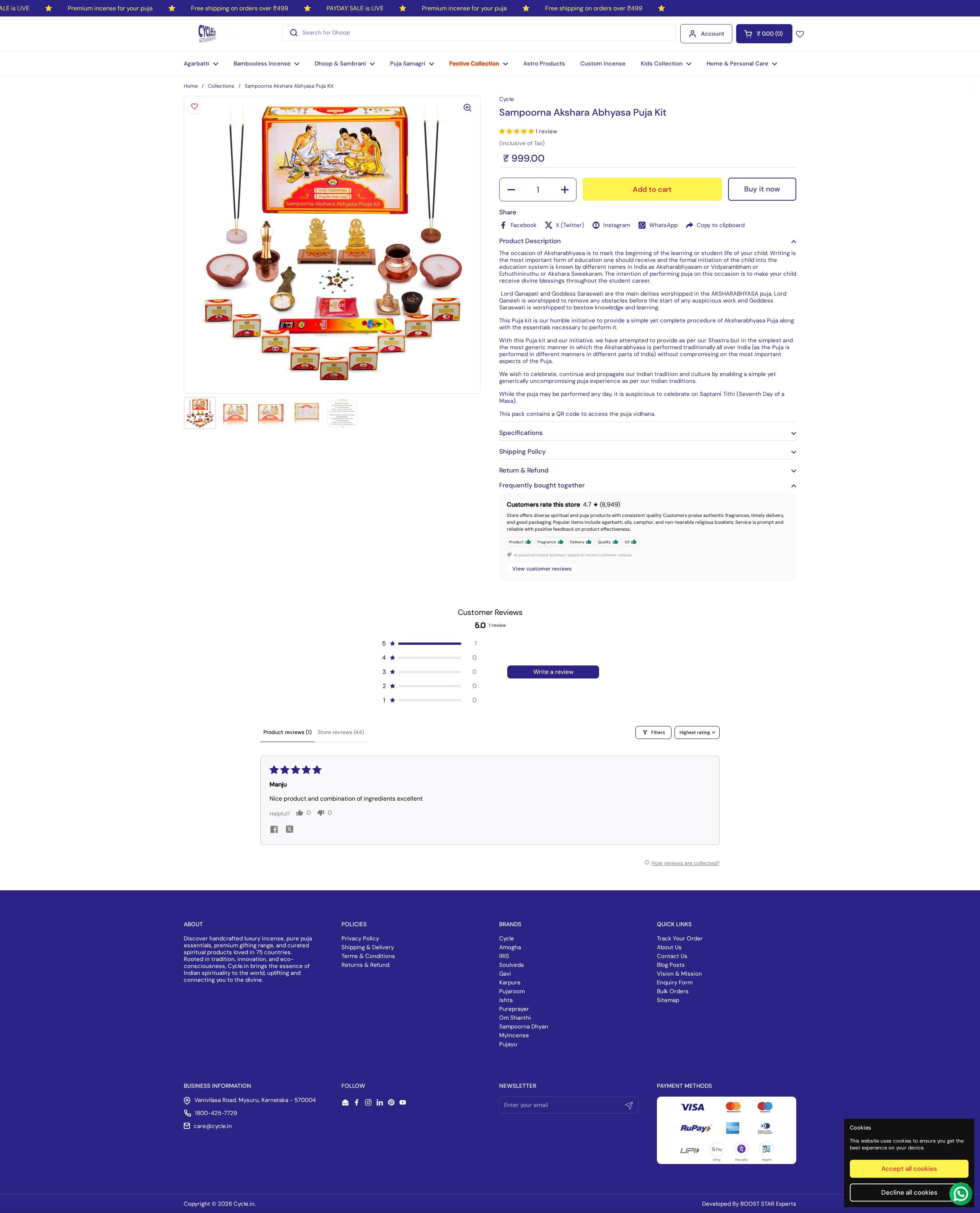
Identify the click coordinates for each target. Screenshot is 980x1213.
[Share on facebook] (274, 830)
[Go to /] (209, 34)
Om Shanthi (515, 1018)
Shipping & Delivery (367, 947)
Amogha (510, 947)
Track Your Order (680, 938)
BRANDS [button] (510, 924)
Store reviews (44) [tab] (341, 732)
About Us (669, 947)
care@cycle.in (213, 1126)
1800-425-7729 (216, 1113)
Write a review (553, 672)
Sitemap (668, 1000)
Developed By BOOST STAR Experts (749, 1204)
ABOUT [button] (193, 924)
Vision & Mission (679, 974)
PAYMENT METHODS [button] (684, 1086)
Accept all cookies (909, 1168)
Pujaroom (512, 991)
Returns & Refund (365, 965)
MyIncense (514, 1035)
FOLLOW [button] (353, 1086)
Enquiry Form (675, 982)
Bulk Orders (673, 991)
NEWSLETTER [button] (517, 1086)
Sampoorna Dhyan (523, 1026)
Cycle (506, 938)
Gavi (505, 974)
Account (712, 34)
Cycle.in (244, 1204)
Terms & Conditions (368, 956)
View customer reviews (542, 568)
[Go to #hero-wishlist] (800, 34)
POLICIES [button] (354, 924)
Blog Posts (671, 965)
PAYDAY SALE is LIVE (355, 8)
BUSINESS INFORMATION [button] (217, 1086)
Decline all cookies (909, 1192)
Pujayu (508, 1044)
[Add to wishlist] (194, 106)
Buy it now (762, 189)
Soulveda (511, 965)
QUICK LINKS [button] (674, 924)
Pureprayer (514, 1009)
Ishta (506, 1000)
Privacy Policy (360, 938)
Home (191, 86)
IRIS (504, 956)
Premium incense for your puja (110, 8)
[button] (764, 33)
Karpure (510, 982)
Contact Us (672, 956)
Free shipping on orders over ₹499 (239, 8)
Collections (221, 86)
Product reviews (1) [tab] (287, 732)
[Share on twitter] (289, 830)
